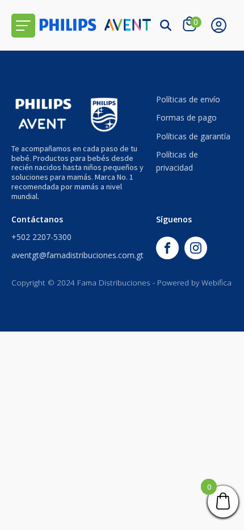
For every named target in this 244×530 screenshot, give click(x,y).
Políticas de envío (188, 99)
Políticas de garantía (193, 136)
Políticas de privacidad (177, 160)
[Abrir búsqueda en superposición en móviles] (165, 25)
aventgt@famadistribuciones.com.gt (77, 255)
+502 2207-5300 (41, 236)
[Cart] (191, 25)
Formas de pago (186, 117)
